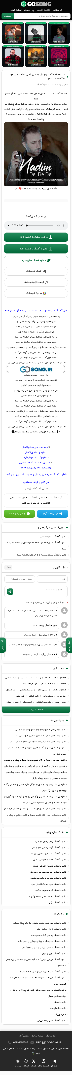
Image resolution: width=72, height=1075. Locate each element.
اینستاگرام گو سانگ (34, 282)
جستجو (7, 16)
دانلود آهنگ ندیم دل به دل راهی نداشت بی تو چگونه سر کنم (37, 76)
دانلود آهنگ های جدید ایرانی (51, 1020)
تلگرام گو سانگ (34, 271)
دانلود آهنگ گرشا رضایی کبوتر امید (48, 847)
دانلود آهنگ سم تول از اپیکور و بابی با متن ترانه (42, 941)
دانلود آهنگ (43, 10)
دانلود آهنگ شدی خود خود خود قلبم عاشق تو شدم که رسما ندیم (36, 546)
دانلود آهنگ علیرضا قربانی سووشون (48, 878)
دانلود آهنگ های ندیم (34, 261)
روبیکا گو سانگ (34, 293)
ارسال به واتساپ (17, 513)
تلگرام (54, 1066)
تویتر (33, 1066)
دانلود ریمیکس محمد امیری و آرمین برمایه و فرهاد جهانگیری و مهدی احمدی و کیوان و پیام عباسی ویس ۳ (35, 799)
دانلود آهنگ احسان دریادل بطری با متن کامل (43, 947)
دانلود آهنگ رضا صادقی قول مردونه (48, 872)
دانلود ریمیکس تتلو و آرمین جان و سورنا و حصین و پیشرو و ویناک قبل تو (36, 751)
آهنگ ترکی (16, 10)
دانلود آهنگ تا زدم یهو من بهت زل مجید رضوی (42, 972)
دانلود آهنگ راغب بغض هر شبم (50, 841)
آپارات (26, 1066)
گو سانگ (36, 4)
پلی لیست (29, 10)
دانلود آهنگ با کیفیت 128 (33, 249)
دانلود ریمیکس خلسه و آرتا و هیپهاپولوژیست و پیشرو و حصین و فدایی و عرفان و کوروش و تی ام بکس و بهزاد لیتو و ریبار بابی (35, 763)
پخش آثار (24, 1036)
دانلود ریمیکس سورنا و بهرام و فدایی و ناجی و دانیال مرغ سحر (35, 809)
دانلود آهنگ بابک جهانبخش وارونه (48, 854)
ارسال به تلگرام (50, 513)
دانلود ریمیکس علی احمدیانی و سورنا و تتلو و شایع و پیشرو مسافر (36, 818)
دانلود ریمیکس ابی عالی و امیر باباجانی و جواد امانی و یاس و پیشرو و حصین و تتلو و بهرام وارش (36, 775)
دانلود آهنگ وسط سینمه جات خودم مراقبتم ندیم (41, 555)
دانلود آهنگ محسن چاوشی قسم (49, 866)
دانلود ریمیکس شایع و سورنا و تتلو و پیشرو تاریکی (40, 729)
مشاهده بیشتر (36, 710)
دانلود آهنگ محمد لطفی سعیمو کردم (47, 896)
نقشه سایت (37, 1036)
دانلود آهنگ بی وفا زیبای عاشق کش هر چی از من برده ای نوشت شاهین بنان (38, 993)
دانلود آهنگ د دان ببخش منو (51, 929)
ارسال (10, 591)
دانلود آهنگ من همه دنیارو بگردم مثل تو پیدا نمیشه (39, 923)
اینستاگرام (43, 1066)
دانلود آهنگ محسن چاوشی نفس (49, 860)
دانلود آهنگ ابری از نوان (54, 953)
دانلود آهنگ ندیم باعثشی (53, 537)
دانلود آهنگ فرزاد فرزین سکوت (50, 890)
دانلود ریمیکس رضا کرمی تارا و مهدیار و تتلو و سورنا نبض (38, 742)
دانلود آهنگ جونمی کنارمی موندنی (48, 935)
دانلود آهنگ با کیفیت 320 (34, 237)
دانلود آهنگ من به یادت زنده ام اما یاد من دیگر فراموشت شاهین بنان (38, 981)
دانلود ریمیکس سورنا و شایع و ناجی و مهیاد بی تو (41, 736)
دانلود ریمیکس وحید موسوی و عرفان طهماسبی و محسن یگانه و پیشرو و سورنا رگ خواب (35, 787)
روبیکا (18, 1066)
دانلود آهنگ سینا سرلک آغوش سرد (48, 884)
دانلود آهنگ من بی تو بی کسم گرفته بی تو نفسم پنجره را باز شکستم (36, 963)
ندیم (48, 498)
